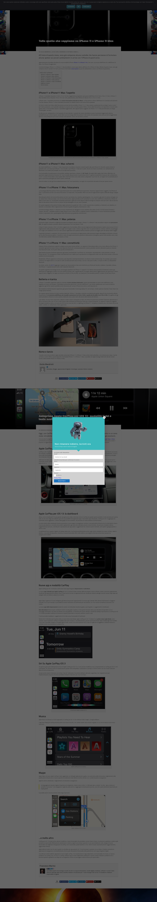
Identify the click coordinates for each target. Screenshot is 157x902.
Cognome (56, 467)
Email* (55, 454)
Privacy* (56, 473)
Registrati (62, 481)
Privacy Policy (57, 478)
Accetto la (58, 475)
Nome (55, 461)
